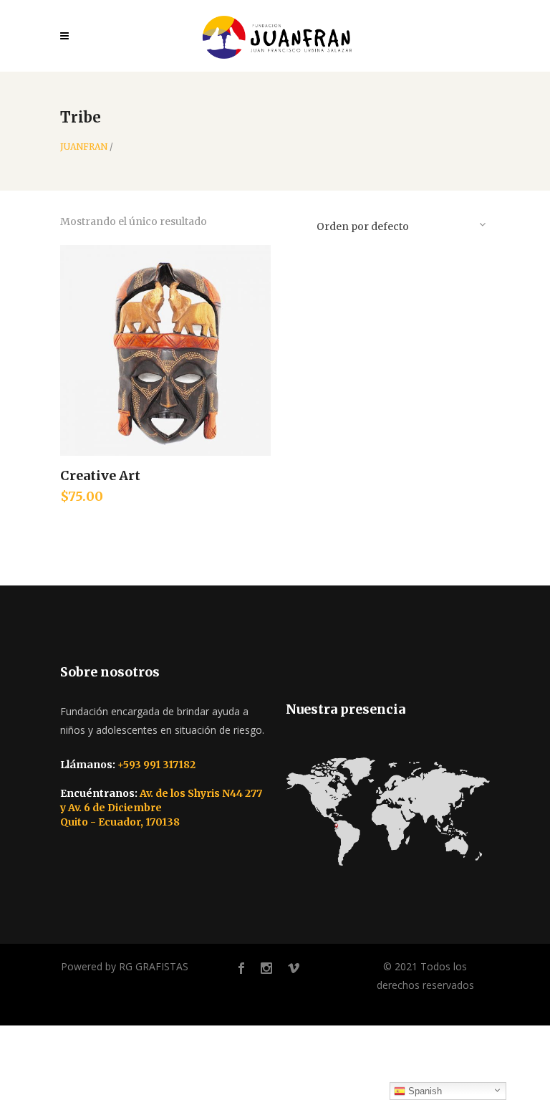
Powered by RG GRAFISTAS (124, 966)
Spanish (423, 1091)
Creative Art (100, 475)
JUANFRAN (83, 147)
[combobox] (400, 223)
